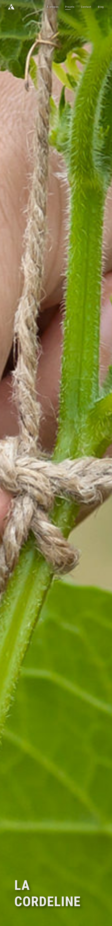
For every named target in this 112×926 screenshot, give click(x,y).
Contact (86, 6)
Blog (101, 6)
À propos (53, 6)
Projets (70, 6)
